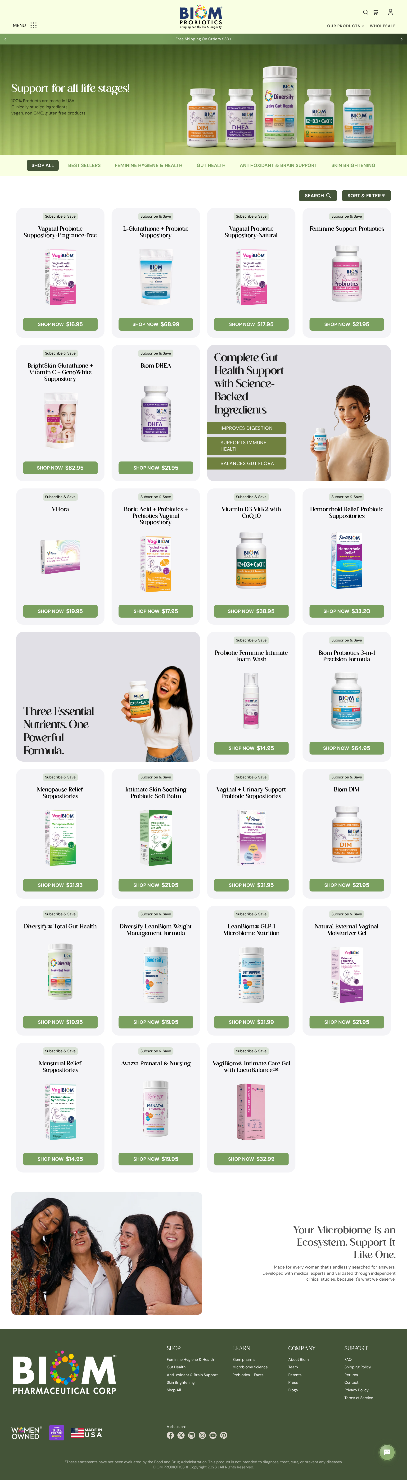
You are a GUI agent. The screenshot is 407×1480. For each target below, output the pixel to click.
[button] (366, 195)
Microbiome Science (250, 1367)
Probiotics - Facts (247, 1374)
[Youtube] (213, 1435)
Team (293, 1367)
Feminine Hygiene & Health (190, 1359)
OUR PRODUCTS (343, 25)
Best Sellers (84, 165)
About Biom (298, 1359)
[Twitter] (181, 1435)
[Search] (365, 12)
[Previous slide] (5, 39)
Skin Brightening (353, 165)
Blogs (293, 1390)
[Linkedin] (191, 1435)
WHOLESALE (383, 25)
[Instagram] (202, 1435)
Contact (351, 1382)
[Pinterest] (223, 1435)
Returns (351, 1374)
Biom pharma (244, 1359)
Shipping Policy (357, 1367)
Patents (295, 1374)
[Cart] (375, 12)
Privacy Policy (356, 1390)
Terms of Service (358, 1397)
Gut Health (211, 165)
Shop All (43, 165)
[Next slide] (402, 39)
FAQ (348, 1359)
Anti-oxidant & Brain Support (278, 165)
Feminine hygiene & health (148, 165)
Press (293, 1382)
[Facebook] (170, 1435)
